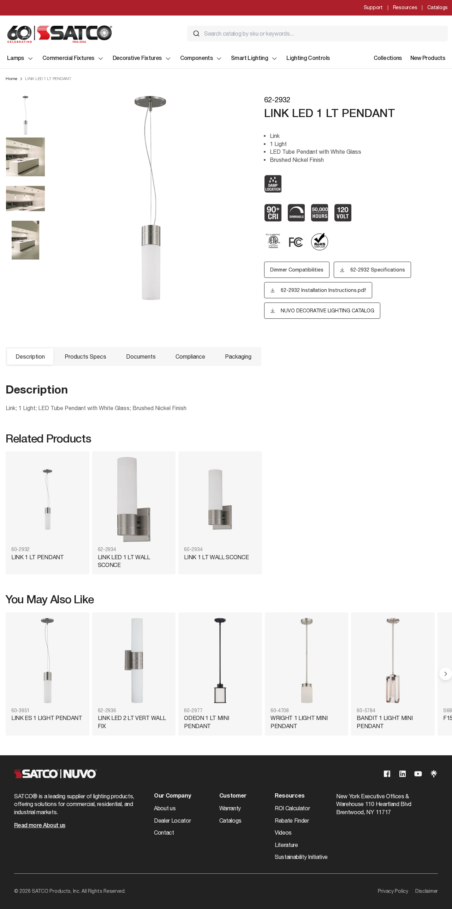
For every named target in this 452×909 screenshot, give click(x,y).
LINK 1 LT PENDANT (37, 557)
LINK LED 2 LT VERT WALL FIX (132, 722)
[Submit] (196, 33)
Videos (283, 832)
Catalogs (437, 7)
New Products (427, 58)
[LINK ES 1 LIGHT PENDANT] (47, 660)
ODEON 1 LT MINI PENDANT (206, 722)
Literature (286, 845)
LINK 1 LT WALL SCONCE (216, 557)
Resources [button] (290, 796)
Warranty (230, 808)
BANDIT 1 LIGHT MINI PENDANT (384, 722)
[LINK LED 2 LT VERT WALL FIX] (134, 660)
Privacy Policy (393, 891)
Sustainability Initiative (301, 857)
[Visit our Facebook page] (387, 773)
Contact (164, 832)
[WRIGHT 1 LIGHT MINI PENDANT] (306, 660)
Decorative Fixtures (137, 58)
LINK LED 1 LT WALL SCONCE (124, 561)
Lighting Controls (307, 58)
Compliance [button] (190, 356)
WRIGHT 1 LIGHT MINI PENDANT (299, 722)
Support (373, 7)
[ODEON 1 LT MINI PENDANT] (220, 660)
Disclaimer (426, 891)
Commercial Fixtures (68, 58)
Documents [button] (141, 356)
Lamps (15, 58)
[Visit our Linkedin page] (402, 773)
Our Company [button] (172, 796)
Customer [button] (232, 796)
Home (11, 78)
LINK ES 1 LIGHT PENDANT (46, 718)
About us (165, 808)
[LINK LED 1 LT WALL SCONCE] (134, 499)
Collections (388, 58)
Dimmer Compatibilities (296, 270)
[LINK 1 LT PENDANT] (47, 499)
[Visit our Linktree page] (433, 773)
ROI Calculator (292, 808)
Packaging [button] (238, 356)
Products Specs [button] (85, 356)
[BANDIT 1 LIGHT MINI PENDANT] (393, 660)
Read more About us (39, 825)
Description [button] (30, 356)
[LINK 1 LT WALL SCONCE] (220, 499)
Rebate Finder (292, 820)
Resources (405, 7)
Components (196, 58)
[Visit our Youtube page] (418, 773)
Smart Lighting (249, 58)
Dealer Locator (172, 820)
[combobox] (317, 33)
